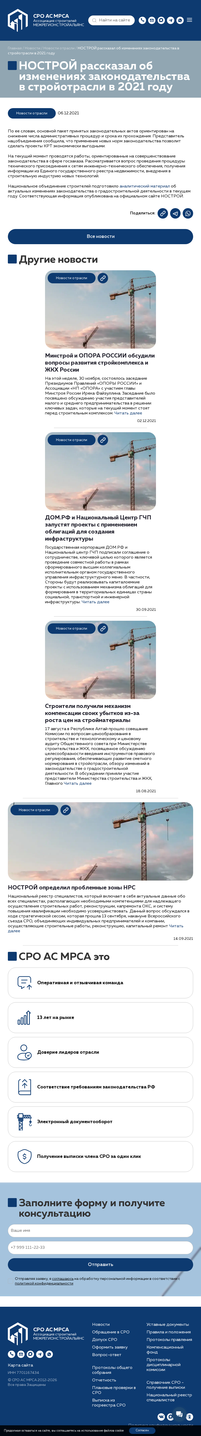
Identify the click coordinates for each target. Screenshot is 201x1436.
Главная (15, 48)
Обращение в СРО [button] (111, 1332)
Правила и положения (169, 1332)
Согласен (142, 1430)
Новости (32, 48)
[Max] (161, 20)
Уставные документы (168, 1325)
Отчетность (104, 1380)
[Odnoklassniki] (189, 1417)
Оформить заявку (110, 1347)
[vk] (161, 1417)
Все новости (101, 236)
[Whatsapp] (49, 1354)
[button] (93, 20)
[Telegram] (39, 1354)
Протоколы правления (169, 1340)
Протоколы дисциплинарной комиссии (164, 1365)
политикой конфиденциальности (44, 1283)
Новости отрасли (59, 48)
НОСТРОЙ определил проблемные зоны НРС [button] (71, 888)
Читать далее (128, 413)
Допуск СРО (104, 1340)
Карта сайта (20, 1365)
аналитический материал (145, 186)
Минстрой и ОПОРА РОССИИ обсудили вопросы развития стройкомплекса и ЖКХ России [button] (100, 363)
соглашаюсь (63, 1279)
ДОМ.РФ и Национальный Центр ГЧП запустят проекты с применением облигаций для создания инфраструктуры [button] (98, 528)
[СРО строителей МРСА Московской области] (18, 20)
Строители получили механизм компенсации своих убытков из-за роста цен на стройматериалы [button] (92, 713)
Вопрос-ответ (106, 1355)
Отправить (100, 1264)
